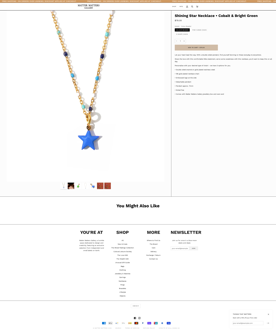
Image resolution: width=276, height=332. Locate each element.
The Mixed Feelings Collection (122, 248)
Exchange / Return (153, 255)
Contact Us (153, 259)
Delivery (153, 252)
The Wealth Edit (122, 259)
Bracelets (122, 288)
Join (193, 248)
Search (118, 328)
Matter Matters (101, 328)
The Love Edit (122, 255)
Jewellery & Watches (122, 274)
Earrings (122, 277)
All (123, 240)
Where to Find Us (153, 240)
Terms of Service (132, 328)
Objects (122, 296)
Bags (122, 266)
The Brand (153, 244)
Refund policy (149, 328)
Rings (122, 285)
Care (153, 248)
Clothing (122, 270)
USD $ (135, 306)
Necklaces (122, 281)
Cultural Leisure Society (123, 252)
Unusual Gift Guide (122, 263)
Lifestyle (122, 292)
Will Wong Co (174, 328)
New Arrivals (122, 244)
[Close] (269, 313)
